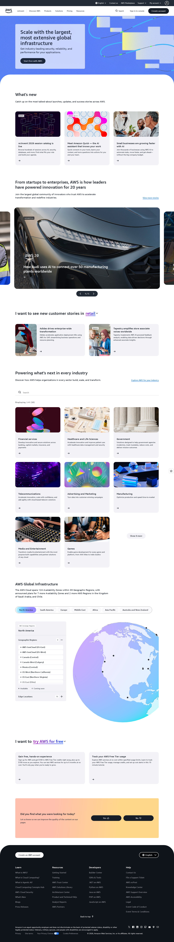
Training (55, 877)
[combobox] (92, 313)
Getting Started (59, 872)
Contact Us (131, 872)
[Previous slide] (79, 293)
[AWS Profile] (167, 3)
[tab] (26, 610)
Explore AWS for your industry (145, 380)
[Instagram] (141, 927)
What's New (20, 897)
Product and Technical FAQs (64, 897)
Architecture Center (61, 892)
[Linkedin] (137, 927)
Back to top (85, 916)
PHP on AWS (95, 897)
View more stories (151, 198)
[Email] (158, 927)
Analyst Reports (59, 902)
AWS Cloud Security (24, 892)
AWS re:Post (131, 882)
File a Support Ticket (135, 877)
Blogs (17, 902)
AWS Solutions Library (62, 887)
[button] (34, 11)
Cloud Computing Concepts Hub (29, 887)
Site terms (29, 933)
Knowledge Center (134, 887)
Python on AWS (96, 887)
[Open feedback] (171, 471)
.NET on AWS (95, 882)
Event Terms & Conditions (137, 911)
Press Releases (21, 906)
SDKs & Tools (95, 877)
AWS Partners (58, 906)
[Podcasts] (154, 927)
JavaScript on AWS (97, 902)
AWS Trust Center (60, 882)
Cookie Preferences (70, 933)
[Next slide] (95, 293)
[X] (129, 927)
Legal (128, 902)
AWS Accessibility (134, 897)
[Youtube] (150, 927)
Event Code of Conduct (136, 906)
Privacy (18, 933)
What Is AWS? (21, 872)
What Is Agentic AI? (23, 882)
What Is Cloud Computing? (27, 877)
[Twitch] (145, 927)
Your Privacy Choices (45, 933)
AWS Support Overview (136, 892)
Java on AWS (95, 892)
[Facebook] (133, 927)
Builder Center (95, 872)
